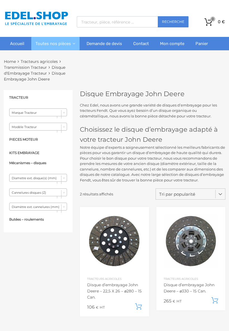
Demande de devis (104, 43)
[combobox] (38, 112)
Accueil (17, 43)
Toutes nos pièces (53, 43)
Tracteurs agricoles (39, 61)
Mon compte (172, 43)
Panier (201, 43)
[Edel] (36, 24)
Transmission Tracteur (25, 67)
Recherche (173, 22)
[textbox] (38, 113)
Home (10, 61)
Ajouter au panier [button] (138, 306)
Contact (141, 43)
